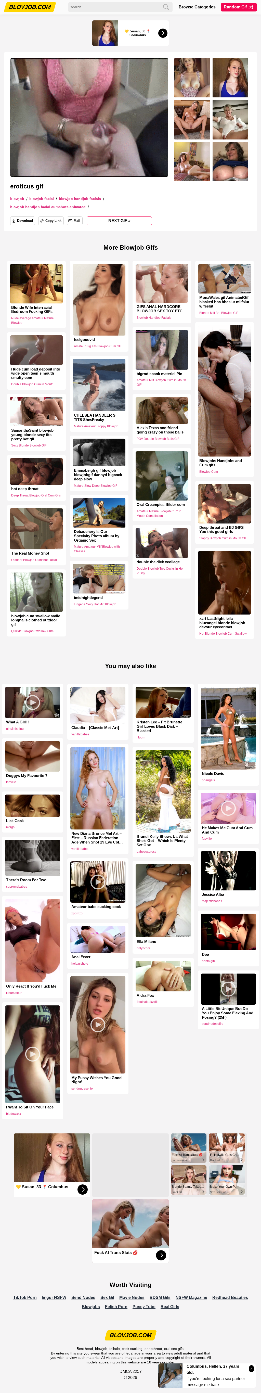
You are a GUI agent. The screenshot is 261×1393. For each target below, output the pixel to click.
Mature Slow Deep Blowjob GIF (95, 485)
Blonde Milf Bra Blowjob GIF (218, 313)
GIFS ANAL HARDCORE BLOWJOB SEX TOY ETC (159, 309)
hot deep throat (24, 489)
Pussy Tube (144, 1307)
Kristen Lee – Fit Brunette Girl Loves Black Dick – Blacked (159, 726)
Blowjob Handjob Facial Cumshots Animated (48, 207)
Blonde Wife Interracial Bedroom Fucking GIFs (32, 309)
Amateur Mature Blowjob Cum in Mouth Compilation (159, 513)
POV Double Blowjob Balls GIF (158, 439)
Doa (205, 954)
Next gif (119, 220)
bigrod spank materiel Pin (159, 374)
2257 (137, 1371)
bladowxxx (13, 1114)
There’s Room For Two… (28, 880)
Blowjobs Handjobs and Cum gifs (220, 463)
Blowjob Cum (208, 471)
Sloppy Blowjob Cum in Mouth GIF (223, 538)
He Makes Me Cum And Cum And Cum (227, 830)
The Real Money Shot (30, 554)
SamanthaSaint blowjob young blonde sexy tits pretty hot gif (32, 434)
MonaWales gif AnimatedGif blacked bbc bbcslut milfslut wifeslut (224, 302)
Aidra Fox (145, 995)
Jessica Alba (213, 894)
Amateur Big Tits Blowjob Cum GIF (98, 346)
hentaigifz (208, 961)
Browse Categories (197, 7)
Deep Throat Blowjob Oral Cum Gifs (36, 495)
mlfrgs (10, 827)
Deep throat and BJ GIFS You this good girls (221, 530)
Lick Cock (15, 821)
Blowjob (17, 199)
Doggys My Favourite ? (26, 776)
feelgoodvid (84, 340)
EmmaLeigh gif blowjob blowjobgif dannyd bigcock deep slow (98, 474)
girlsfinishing (15, 729)
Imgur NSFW (54, 1297)
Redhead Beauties (230, 1297)
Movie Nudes (132, 1297)
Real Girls (170, 1307)
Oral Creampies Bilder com (161, 505)
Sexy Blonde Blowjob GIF (28, 445)
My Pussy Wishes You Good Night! (96, 1080)
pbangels (208, 780)
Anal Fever (80, 957)
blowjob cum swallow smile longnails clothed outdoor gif (35, 620)
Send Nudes (83, 1297)
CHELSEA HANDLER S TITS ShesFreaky (94, 417)
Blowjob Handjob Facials (80, 199)
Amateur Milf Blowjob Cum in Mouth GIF (161, 382)
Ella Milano (146, 942)
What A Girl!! (17, 722)
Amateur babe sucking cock (96, 907)
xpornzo (77, 913)
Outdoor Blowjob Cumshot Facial (34, 560)
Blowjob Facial (41, 199)
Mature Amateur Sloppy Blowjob (96, 426)
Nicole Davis (213, 774)
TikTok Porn (25, 1297)
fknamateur (14, 993)
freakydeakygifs (147, 1002)
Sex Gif (107, 1297)
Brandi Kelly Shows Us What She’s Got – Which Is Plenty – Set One (163, 841)
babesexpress (146, 851)
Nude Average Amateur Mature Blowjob (32, 320)
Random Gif (236, 7)
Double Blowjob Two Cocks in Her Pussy (160, 571)
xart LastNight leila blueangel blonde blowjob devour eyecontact (222, 623)
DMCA (126, 1371)
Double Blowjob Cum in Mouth (32, 384)
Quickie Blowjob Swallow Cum (32, 631)
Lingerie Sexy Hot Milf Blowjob (95, 604)
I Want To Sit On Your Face (30, 1107)
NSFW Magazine (191, 1297)
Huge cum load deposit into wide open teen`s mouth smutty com (35, 373)
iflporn (141, 737)
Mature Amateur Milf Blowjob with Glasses (97, 549)
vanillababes (80, 734)
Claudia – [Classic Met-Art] (95, 728)
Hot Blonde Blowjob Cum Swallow (223, 633)
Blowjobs (91, 1307)
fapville (11, 782)
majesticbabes (212, 901)
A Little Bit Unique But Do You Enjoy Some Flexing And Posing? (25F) (227, 1013)
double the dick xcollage (158, 562)
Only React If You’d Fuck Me (31, 986)
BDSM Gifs (160, 1297)
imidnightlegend (88, 597)
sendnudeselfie (212, 1024)
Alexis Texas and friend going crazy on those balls (160, 430)
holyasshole (79, 963)
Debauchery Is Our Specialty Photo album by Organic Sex (96, 536)
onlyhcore (143, 948)
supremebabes (16, 886)
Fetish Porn (116, 1307)
